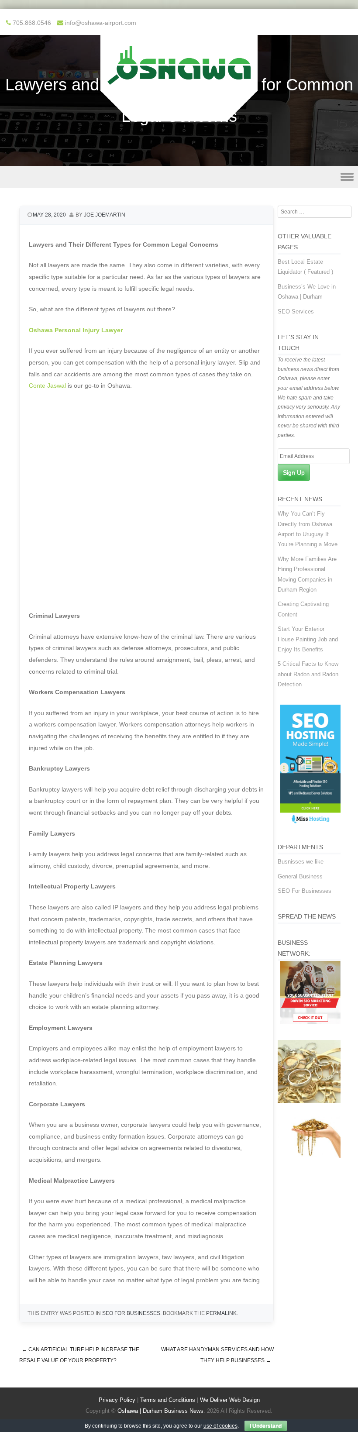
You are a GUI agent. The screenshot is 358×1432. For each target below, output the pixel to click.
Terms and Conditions (167, 1400)
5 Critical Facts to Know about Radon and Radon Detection (308, 674)
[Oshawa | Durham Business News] (179, 115)
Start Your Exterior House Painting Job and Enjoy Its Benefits (308, 639)
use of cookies (220, 1426)
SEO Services (296, 311)
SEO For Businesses (131, 1313)
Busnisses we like (301, 861)
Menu (179, 177)
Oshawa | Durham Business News (160, 1411)
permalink (221, 1313)
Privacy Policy (117, 1400)
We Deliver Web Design (230, 1400)
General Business (300, 876)
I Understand (266, 1426)
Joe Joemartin (104, 215)
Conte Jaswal (47, 385)
